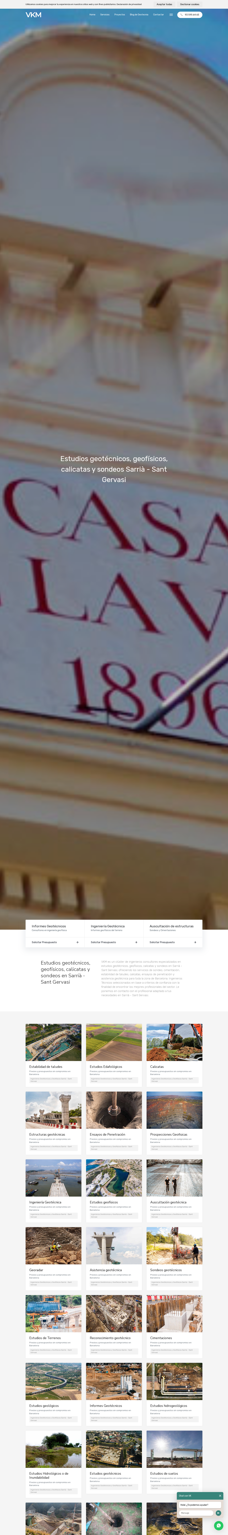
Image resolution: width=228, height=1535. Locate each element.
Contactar (158, 14)
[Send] (218, 1513)
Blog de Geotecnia (139, 14)
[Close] (220, 1496)
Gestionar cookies (189, 4)
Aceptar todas (164, 4)
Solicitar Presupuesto (44, 942)
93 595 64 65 (192, 14)
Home (92, 14)
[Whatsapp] (218, 1525)
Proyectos (119, 14)
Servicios (105, 14)
